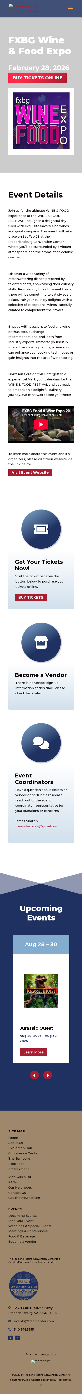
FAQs (12, 1182)
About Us (15, 1143)
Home (13, 1138)
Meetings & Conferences (28, 1231)
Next (47, 1075)
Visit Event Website (30, 472)
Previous (34, 1075)
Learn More (33, 1052)
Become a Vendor (22, 1242)
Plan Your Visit (19, 1177)
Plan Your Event (21, 1221)
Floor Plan (16, 1164)
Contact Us (17, 1193)
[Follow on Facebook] (10, 1338)
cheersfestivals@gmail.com (36, 826)
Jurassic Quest (36, 1028)
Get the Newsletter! (24, 1198)
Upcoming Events (22, 1216)
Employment (18, 1169)
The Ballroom (19, 1159)
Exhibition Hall (20, 1148)
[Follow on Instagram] (17, 1338)
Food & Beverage (21, 1236)
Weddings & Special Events (30, 1226)
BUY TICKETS (30, 598)
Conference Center (23, 1153)
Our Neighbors (20, 1188)
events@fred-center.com (34, 1321)
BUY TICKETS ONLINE (37, 77)
